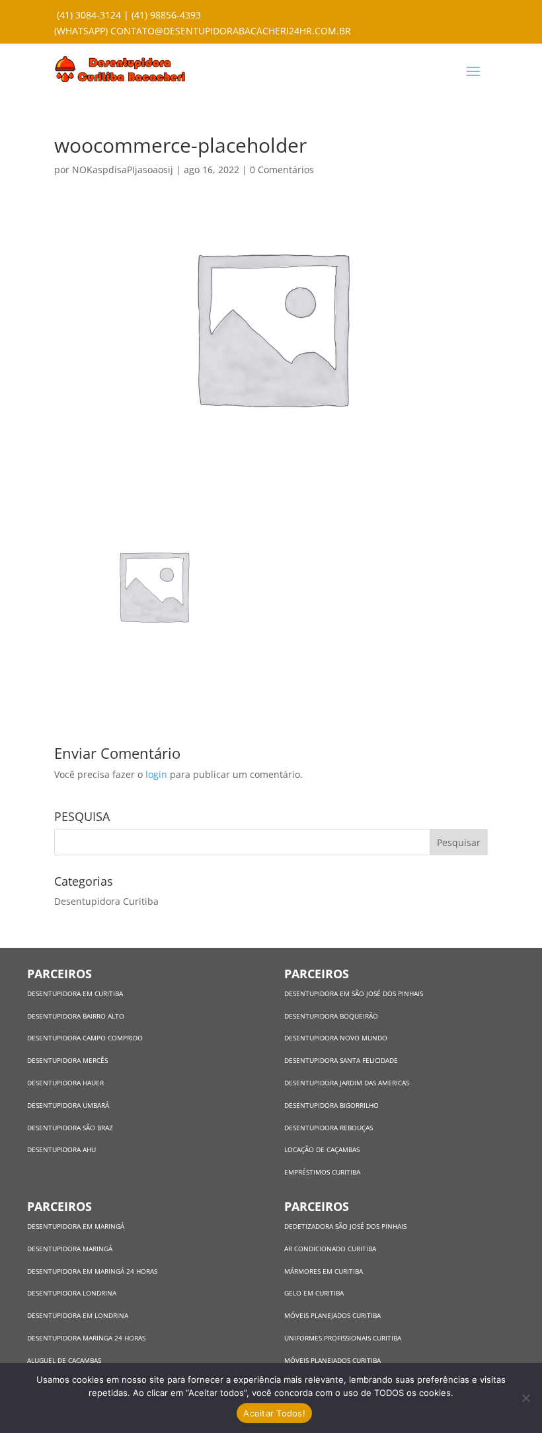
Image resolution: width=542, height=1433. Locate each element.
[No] (525, 1398)
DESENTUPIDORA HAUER (65, 1082)
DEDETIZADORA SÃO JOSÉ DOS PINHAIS (345, 1226)
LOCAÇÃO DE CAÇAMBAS (322, 1149)
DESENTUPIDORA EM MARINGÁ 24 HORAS (92, 1271)
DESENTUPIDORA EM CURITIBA (75, 993)
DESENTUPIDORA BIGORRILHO (331, 1105)
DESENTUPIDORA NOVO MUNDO (335, 1037)
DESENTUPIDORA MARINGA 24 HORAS (87, 1337)
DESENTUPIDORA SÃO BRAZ (70, 1127)
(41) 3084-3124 (89, 15)
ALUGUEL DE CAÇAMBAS (64, 1360)
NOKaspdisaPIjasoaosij (122, 169)
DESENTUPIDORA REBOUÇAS (328, 1127)
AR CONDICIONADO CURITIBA (330, 1248)
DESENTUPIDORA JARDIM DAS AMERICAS (346, 1082)
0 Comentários (282, 169)
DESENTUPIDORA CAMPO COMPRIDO (85, 1037)
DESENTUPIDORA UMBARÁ (68, 1105)
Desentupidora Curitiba (106, 901)
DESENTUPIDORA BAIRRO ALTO (75, 1016)
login (156, 774)
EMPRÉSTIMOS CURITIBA (322, 1172)
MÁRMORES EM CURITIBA (323, 1271)
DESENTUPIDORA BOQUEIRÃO (331, 1016)
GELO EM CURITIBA (314, 1292)
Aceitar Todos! (274, 1413)
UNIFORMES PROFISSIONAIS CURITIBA (342, 1337)
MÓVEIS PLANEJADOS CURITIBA (332, 1315)
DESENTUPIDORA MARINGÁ (69, 1248)
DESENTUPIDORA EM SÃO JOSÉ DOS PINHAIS (353, 993)
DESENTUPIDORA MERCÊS (67, 1060)
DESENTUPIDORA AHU (61, 1149)
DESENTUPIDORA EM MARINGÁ (75, 1226)
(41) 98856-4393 (166, 15)
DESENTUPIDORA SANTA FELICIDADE (341, 1060)
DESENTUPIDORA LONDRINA (71, 1292)
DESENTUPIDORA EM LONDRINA (77, 1315)
